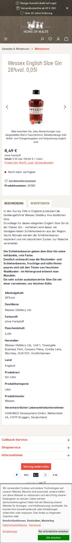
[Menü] (6, 38)
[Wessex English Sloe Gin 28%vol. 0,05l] (36, 107)
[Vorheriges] (7, 106)
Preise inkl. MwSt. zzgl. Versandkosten (29, 162)
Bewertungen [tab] (40, 203)
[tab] (14, 203)
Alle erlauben (53, 537)
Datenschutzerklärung (15, 525)
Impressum (35, 525)
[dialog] (36, 513)
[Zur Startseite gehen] (36, 26)
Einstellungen (10, 531)
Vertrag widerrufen (36, 466)
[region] (36, 107)
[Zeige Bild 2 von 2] (39, 122)
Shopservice (11, 447)
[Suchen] (42, 38)
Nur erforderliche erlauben (53, 531)
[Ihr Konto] (58, 38)
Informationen (12, 455)
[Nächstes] (64, 106)
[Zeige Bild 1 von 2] (32, 122)
